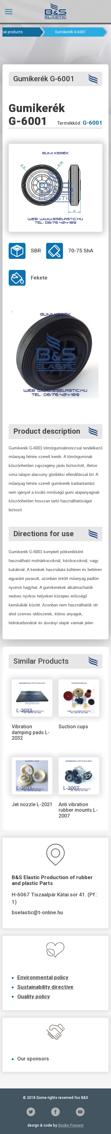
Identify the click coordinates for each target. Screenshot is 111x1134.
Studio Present (71, 1125)
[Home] (55, 10)
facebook (55, 1112)
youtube (80, 1112)
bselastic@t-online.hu (37, 912)
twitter (31, 1112)
